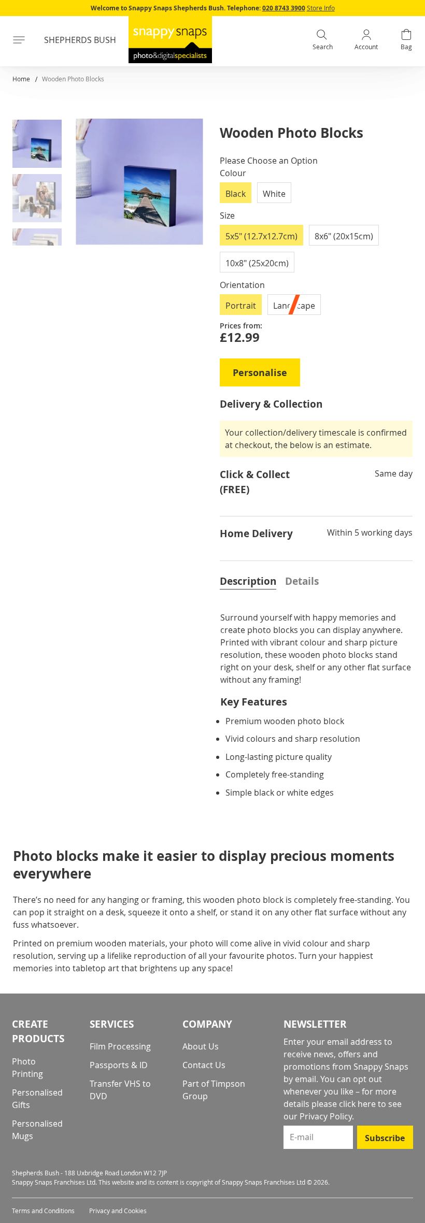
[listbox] (316, 195)
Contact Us (203, 1065)
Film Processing (120, 1046)
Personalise (260, 372)
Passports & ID (119, 1065)
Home (21, 79)
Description (248, 581)
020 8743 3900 (283, 8)
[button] (40, 146)
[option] (235, 192)
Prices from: (241, 325)
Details (302, 581)
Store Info (321, 8)
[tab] (248, 580)
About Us (200, 1046)
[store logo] (170, 39)
